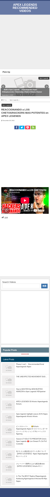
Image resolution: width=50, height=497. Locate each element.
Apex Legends (6, 105)
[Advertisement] (25, 42)
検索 (44, 286)
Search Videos (9, 282)
